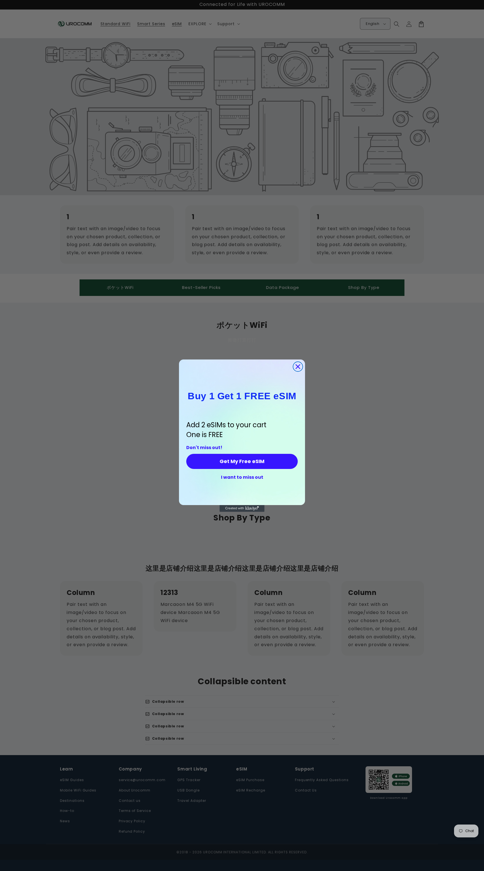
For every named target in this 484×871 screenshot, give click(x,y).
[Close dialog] (298, 367)
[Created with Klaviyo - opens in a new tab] (242, 508)
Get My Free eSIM (242, 461)
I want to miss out (242, 477)
